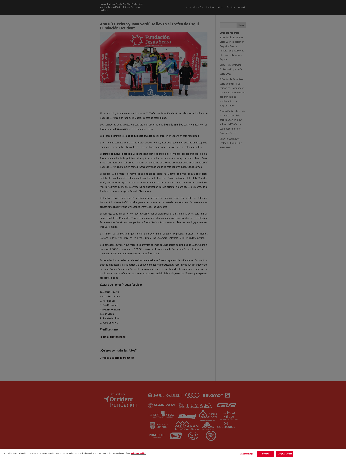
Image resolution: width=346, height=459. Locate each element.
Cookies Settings (246, 454)
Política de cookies (138, 453)
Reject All (265, 454)
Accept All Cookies (285, 454)
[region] (173, 454)
